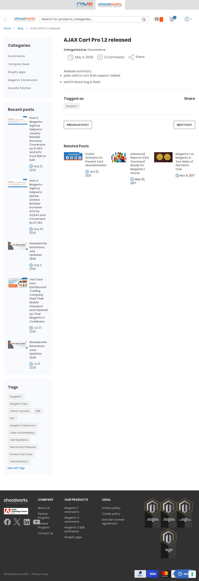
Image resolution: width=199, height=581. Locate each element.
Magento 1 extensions (72, 510)
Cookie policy (111, 514)
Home (7, 28)
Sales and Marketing (22, 432)
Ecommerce (96, 50)
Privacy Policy (40, 574)
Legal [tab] (106, 499)
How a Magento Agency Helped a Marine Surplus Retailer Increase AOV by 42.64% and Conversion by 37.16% (37, 202)
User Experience (19, 439)
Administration (19, 461)
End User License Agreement (113, 521)
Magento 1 (72, 106)
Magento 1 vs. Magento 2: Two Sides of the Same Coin (184, 161)
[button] (110, 5)
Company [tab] (45, 499)
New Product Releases (23, 447)
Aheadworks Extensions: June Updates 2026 (38, 349)
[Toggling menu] (5, 19)
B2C (12, 418)
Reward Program (44, 525)
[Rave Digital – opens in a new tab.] (84, 5)
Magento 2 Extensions (23, 80)
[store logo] (25, 19)
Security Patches (19, 88)
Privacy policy (111, 508)
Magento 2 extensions (72, 520)
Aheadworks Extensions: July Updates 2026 (38, 251)
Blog (21, 28)
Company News (18, 64)
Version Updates (20, 411)
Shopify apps (73, 537)
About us (44, 508)
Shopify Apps (16, 72)
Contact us (45, 533)
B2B (38, 411)
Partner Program (44, 516)
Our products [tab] (76, 499)
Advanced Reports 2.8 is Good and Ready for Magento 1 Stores (139, 163)
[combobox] (94, 19)
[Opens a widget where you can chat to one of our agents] (184, 574)
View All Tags (16, 468)
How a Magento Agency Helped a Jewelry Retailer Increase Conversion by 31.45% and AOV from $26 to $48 (37, 139)
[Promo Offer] (158, 19)
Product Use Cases (21, 454)
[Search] (144, 19)
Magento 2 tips (19, 403)
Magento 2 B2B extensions (75, 529)
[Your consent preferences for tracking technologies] (192, 574)
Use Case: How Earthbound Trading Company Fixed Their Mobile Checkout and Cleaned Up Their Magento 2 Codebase (38, 300)
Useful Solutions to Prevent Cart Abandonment (95, 159)
